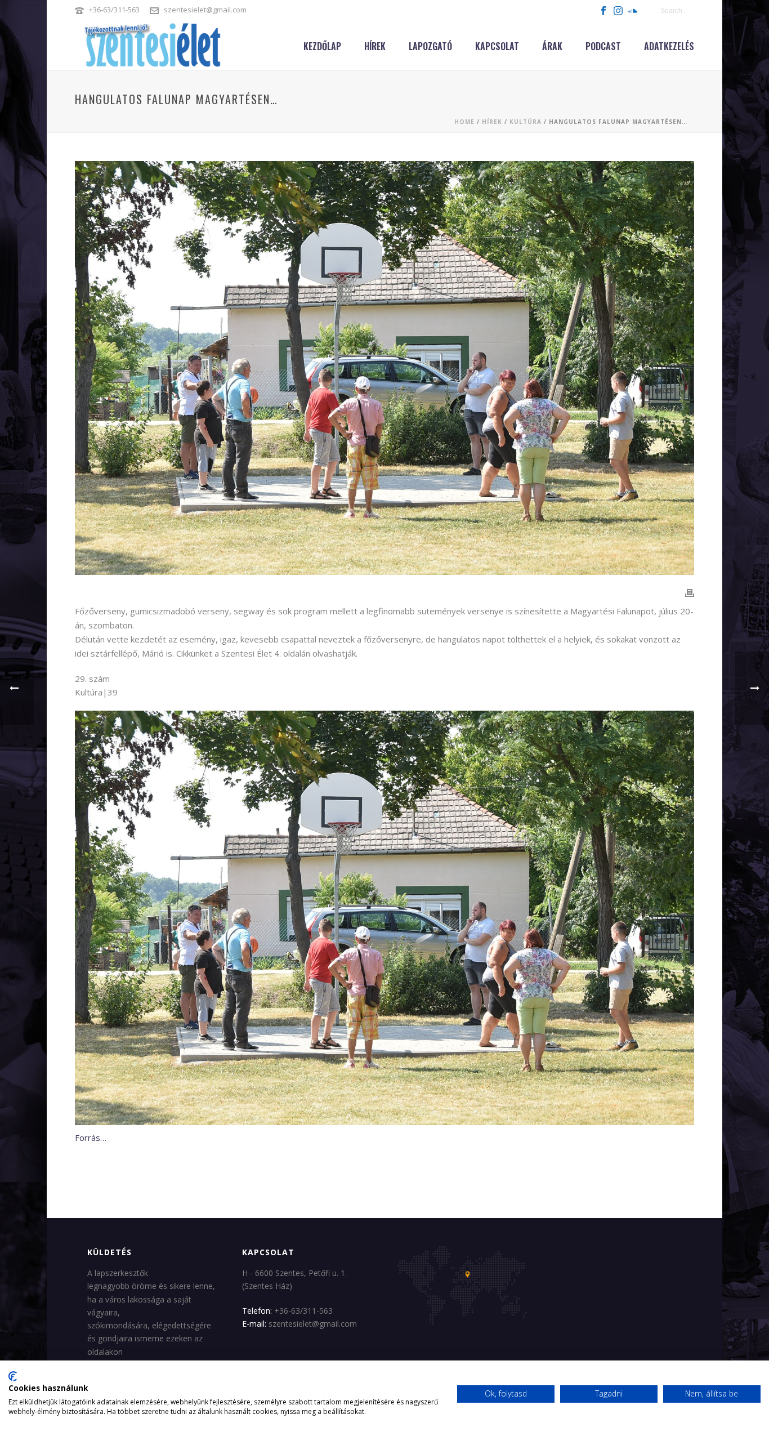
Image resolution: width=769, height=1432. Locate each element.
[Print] (689, 592)
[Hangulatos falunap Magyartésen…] (384, 368)
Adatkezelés (669, 46)
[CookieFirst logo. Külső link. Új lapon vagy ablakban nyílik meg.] (12, 1376)
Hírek (375, 46)
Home (464, 122)
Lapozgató (430, 46)
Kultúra (525, 122)
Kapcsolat (497, 46)
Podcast (603, 46)
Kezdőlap (322, 46)
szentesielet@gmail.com (205, 10)
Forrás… (90, 1137)
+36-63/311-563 (114, 10)
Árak (552, 46)
